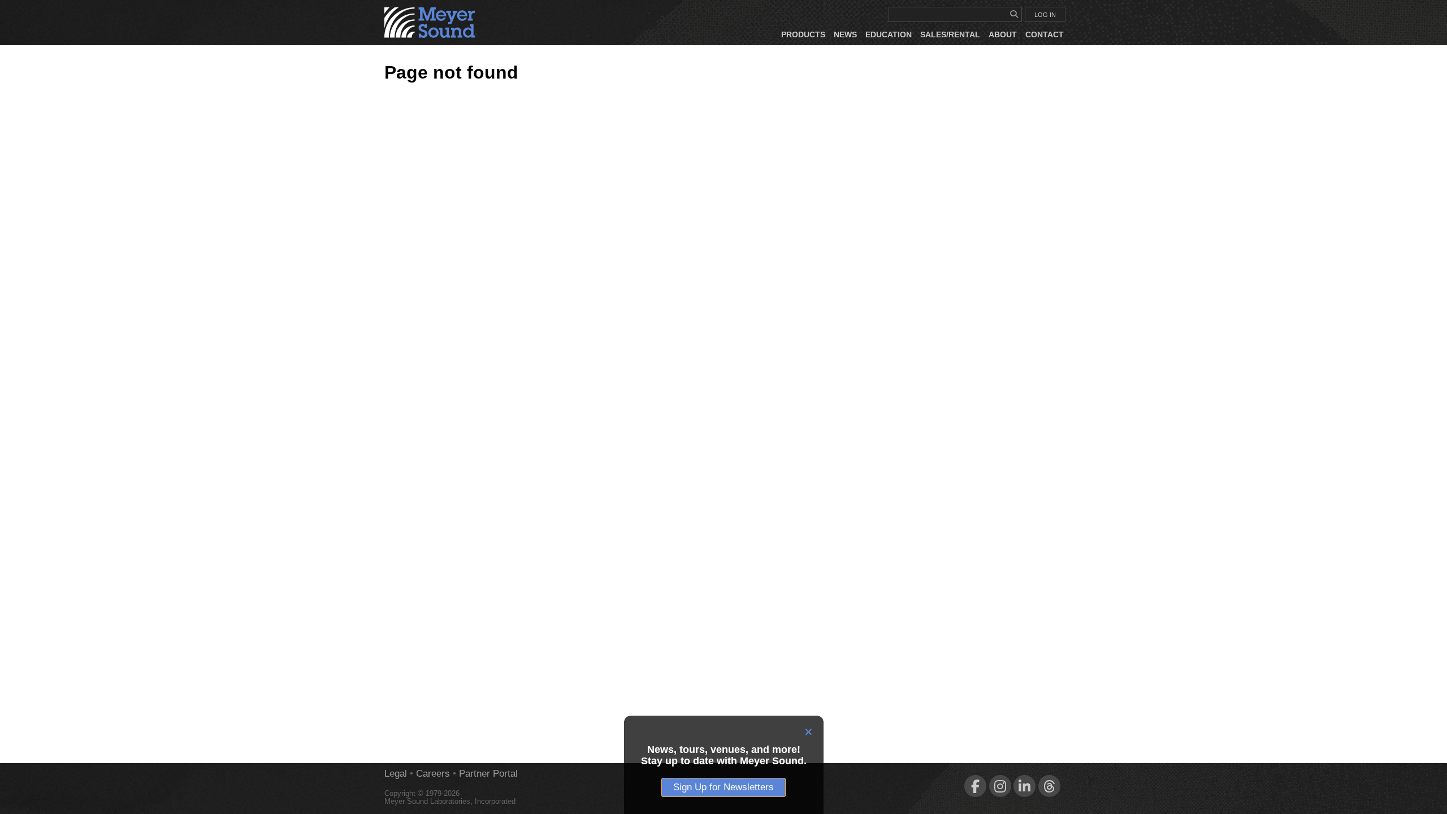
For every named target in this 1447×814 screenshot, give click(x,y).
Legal (395, 773)
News (845, 34)
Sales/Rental (950, 34)
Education (888, 34)
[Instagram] (1000, 786)
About (1003, 34)
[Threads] (1049, 786)
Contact (1044, 34)
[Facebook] (975, 786)
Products (803, 34)
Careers (433, 773)
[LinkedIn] (1024, 786)
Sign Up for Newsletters (723, 787)
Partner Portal (488, 773)
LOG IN (1045, 14)
